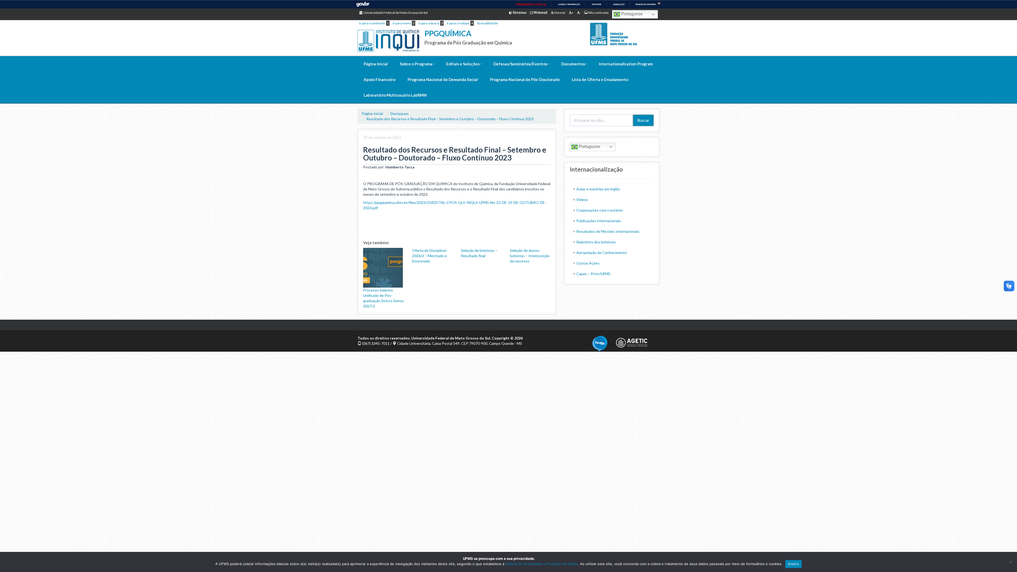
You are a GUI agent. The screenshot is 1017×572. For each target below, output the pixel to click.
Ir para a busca (428, 23)
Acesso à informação (569, 4)
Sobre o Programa (416, 63)
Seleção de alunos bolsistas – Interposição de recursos (530, 255)
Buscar (643, 120)
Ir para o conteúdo (372, 23)
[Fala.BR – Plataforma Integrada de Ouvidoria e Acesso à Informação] (600, 343)
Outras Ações (588, 263)
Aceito (793, 564)
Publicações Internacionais (598, 220)
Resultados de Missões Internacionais (607, 231)
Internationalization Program (626, 63)
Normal (559, 13)
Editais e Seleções (463, 63)
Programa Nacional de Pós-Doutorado (525, 79)
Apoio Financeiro (379, 79)
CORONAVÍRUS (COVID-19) (531, 4)
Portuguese (631, 14)
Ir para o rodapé (458, 23)
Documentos (573, 63)
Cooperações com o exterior (599, 210)
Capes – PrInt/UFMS (593, 273)
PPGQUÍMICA (448, 33)
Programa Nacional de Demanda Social (443, 79)
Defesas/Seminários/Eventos (520, 63)
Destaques (399, 113)
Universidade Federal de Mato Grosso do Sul (395, 13)
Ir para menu (402, 23)
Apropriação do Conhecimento (601, 252)
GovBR (362, 4)
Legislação (619, 4)
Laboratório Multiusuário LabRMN (395, 95)
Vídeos (582, 199)
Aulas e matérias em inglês (598, 189)
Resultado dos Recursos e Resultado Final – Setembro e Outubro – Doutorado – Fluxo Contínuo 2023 (450, 119)
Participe (596, 4)
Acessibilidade (487, 23)
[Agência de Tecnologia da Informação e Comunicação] (632, 341)
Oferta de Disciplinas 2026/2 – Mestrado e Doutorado (429, 255)
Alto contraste (598, 13)
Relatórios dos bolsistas (596, 242)
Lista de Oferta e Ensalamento (600, 79)
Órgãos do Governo (645, 4)
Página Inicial (376, 63)
